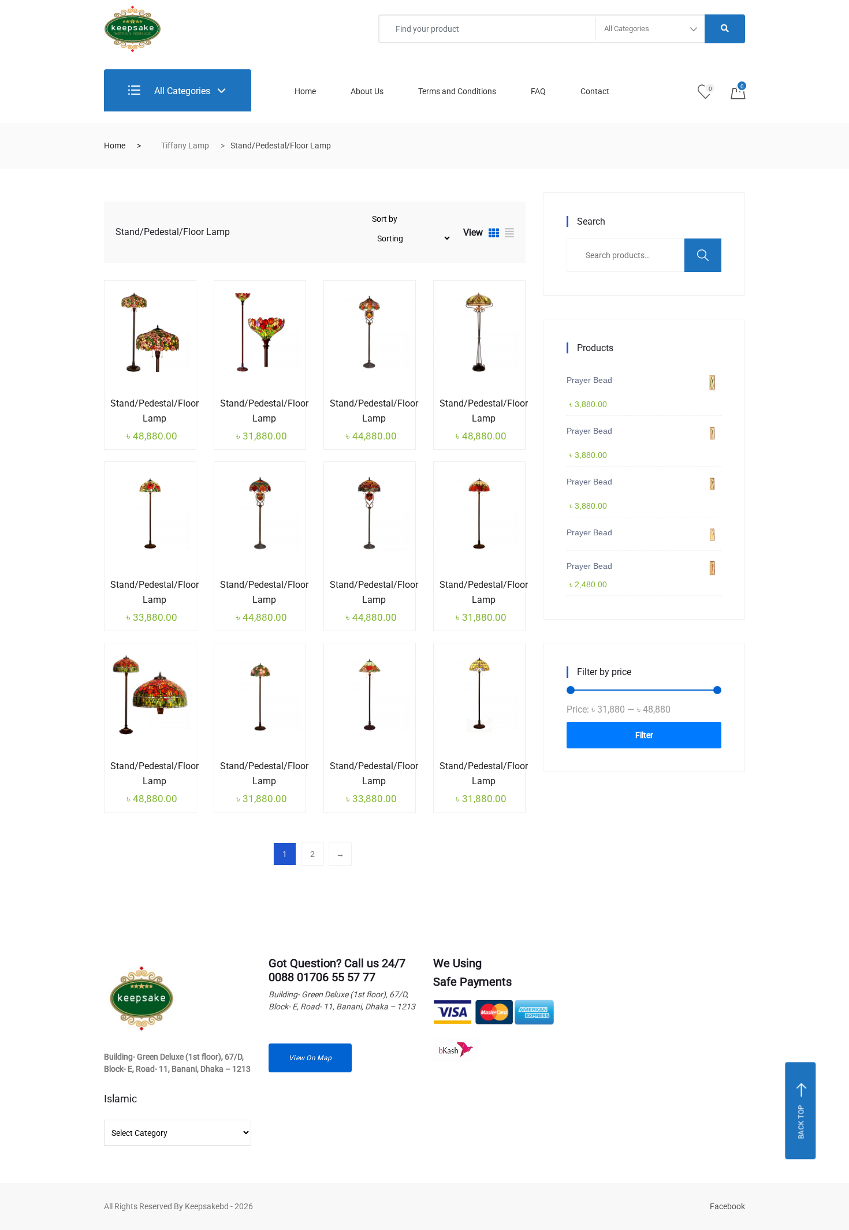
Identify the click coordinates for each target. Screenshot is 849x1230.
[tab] (494, 234)
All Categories (181, 90)
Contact (594, 91)
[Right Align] (725, 28)
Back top (802, 1122)
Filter (644, 735)
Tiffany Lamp (185, 145)
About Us (367, 91)
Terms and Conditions (457, 91)
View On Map (310, 1058)
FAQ (538, 91)
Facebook (727, 1206)
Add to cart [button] (133, 401)
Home (305, 91)
